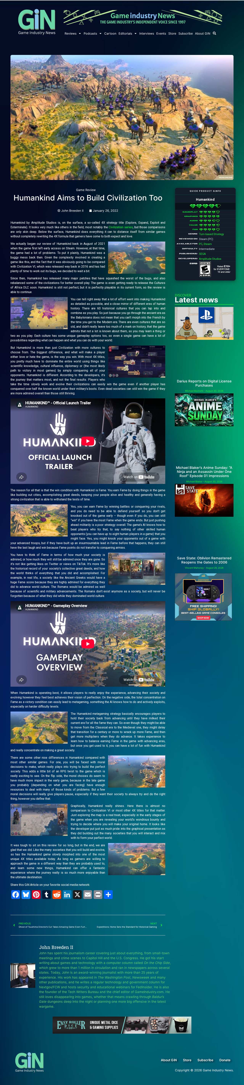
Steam (208, 244)
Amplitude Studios (210, 258)
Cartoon (110, 33)
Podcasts (90, 33)
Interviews (146, 33)
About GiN (202, 33)
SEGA (202, 253)
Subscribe (185, 33)
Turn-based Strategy (211, 234)
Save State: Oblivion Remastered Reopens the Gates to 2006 (204, 560)
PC (200, 244)
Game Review (86, 190)
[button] (214, 33)
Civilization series (121, 227)
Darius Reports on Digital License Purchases (204, 383)
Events (161, 33)
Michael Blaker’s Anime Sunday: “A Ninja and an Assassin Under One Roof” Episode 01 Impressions (204, 472)
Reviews (70, 33)
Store (172, 33)
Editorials (125, 33)
